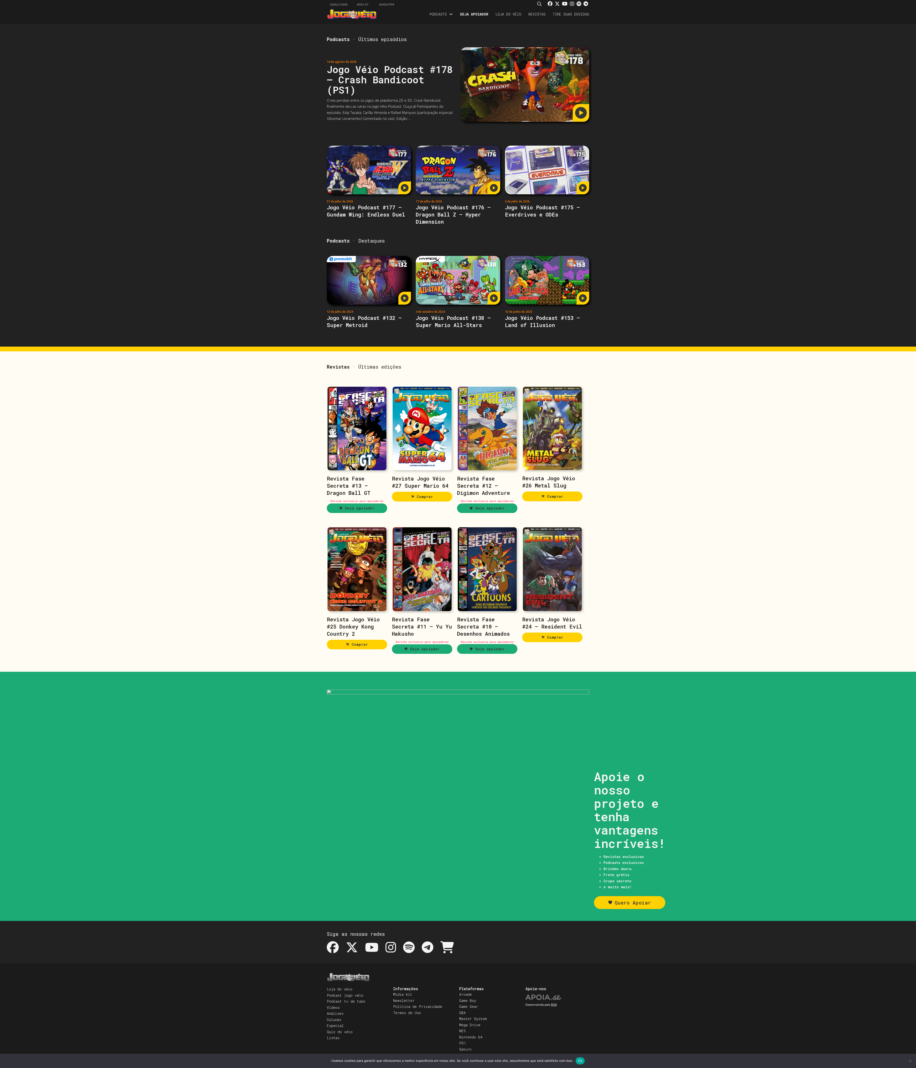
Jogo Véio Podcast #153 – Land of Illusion (542, 321)
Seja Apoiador (474, 14)
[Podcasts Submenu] (451, 14)
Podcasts (438, 14)
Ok (580, 1061)
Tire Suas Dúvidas (571, 14)
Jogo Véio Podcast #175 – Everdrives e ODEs (542, 211)
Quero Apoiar (633, 902)
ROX (554, 1004)
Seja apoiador (360, 508)
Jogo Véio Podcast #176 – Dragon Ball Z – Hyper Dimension (453, 214)
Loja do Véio (508, 14)
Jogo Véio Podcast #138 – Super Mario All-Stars (453, 321)
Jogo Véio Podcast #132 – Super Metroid (364, 321)
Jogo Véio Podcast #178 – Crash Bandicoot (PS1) (390, 79)
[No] (910, 1060)
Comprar (425, 496)
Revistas (537, 14)
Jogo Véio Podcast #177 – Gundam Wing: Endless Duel (366, 211)
